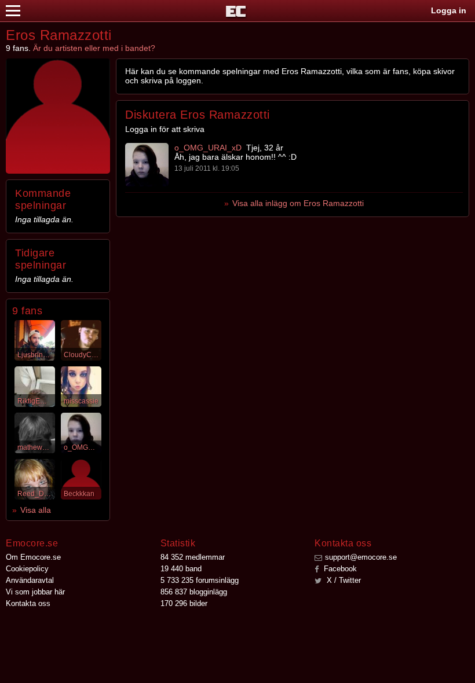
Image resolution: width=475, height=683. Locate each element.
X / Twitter (342, 580)
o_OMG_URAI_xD (208, 147)
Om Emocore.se (33, 557)
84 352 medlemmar (192, 557)
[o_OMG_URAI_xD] (147, 164)
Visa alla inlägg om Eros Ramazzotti (298, 203)
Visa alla (35, 510)
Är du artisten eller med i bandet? (94, 48)
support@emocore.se (361, 557)
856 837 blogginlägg (193, 591)
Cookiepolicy (27, 568)
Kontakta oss (28, 603)
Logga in (448, 10)
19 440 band (181, 568)
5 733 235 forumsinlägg (199, 580)
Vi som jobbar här (35, 591)
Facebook (339, 568)
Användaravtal (30, 580)
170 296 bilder (183, 603)
